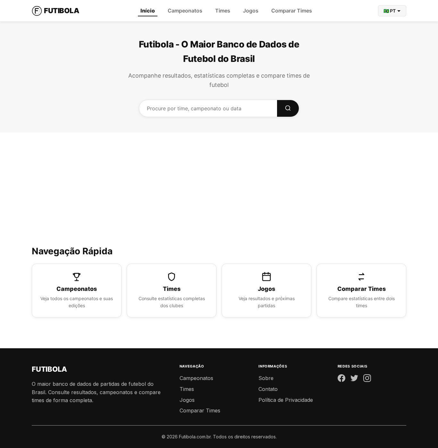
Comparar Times (291, 10)
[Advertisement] (219, 196)
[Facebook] (341, 379)
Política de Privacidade (285, 400)
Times (222, 10)
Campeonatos (185, 10)
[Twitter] (354, 379)
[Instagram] (367, 379)
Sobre (266, 378)
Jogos (250, 10)
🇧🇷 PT (389, 10)
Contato (268, 389)
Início (147, 10)
